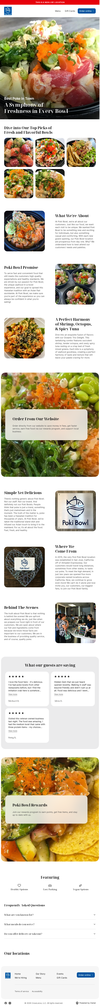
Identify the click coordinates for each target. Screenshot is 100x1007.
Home (17, 987)
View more (12, 694)
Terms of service (22, 1005)
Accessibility (37, 1005)
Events (59, 987)
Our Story (40, 987)
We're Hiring (21, 991)
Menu (58, 11)
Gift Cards (70, 11)
